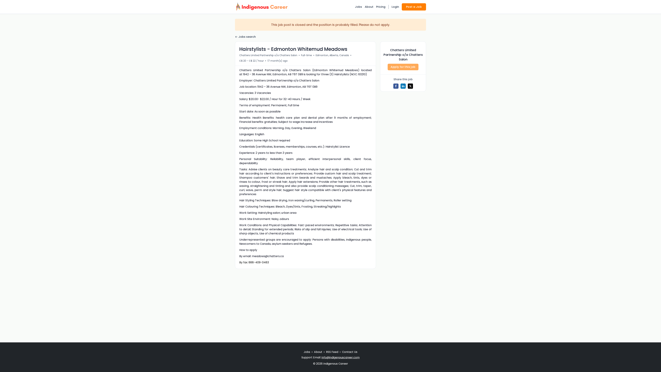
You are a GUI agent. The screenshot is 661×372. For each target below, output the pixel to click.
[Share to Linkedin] (403, 86)
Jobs (358, 7)
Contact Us (349, 352)
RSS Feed (332, 352)
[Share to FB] (395, 86)
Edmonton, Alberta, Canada (332, 55)
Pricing (380, 7)
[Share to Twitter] (410, 86)
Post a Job (414, 7)
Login (395, 7)
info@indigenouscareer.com (341, 357)
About (369, 7)
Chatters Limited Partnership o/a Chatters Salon (268, 55)
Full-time (306, 55)
